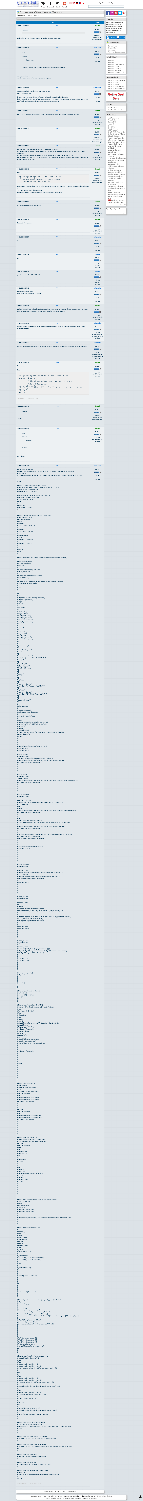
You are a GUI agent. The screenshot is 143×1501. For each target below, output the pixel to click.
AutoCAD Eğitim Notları (116, 86)
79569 (58, 219)
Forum (43, 7)
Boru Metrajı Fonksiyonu (116, 154)
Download (50, 7)
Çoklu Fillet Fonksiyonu (115, 186)
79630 (58, 428)
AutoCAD (111, 60)
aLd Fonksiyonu (113, 118)
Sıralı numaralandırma (115, 176)
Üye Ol (101, 3)
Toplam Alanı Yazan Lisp (116, 138)
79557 (58, 26)
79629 (58, 406)
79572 (58, 254)
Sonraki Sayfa (71, 1491)
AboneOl (64, 7)
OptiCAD (111, 156)
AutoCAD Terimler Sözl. (116, 72)
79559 (58, 87)
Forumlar (24, 12)
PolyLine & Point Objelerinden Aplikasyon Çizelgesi (116, 166)
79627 (58, 362)
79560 (58, 111)
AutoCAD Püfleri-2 (114, 68)
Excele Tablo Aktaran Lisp (116, 132)
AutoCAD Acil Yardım (40, 12)
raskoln (97, 254)
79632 (58, 466)
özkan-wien (97, 48)
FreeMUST (111, 128)
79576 (58, 288)
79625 (58, 343)
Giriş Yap (110, 3)
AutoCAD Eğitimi (113, 82)
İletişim (109, 1496)
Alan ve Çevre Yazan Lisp (116, 140)
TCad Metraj (112, 120)
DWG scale (57, 12)
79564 (58, 146)
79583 (58, 323)
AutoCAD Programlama (116, 64)
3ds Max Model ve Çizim (116, 110)
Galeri (58, 7)
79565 (58, 169)
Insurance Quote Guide (89, 1498)
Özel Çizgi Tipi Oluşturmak (117, 158)
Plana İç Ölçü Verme (114, 136)
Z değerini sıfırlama (114, 170)
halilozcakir (97, 323)
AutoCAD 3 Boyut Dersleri (116, 88)
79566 (58, 202)
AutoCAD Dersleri (114, 84)
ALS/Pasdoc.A (113, 130)
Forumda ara (112, 46)
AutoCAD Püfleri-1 (114, 66)
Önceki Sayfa (48, 1491)
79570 (58, 237)
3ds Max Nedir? (113, 108)
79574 (58, 271)
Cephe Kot (111, 124)
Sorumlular (112, 50)
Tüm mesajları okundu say (117, 52)
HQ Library (112, 126)
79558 (58, 48)
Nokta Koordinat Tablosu (116, 134)
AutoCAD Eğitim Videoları (116, 80)
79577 (58, 305)
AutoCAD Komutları (114, 70)
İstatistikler (112, 48)
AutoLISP (111, 62)
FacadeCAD (112, 122)
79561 (58, 128)
